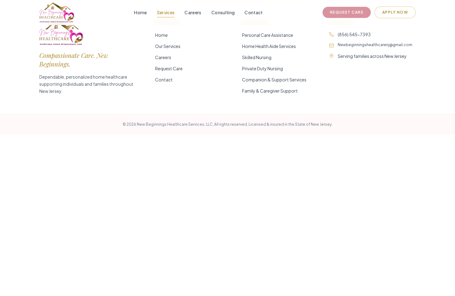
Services (166, 12)
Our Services (167, 46)
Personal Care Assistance (267, 35)
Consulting (223, 12)
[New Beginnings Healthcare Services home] (56, 12)
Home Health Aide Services (269, 46)
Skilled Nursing (256, 57)
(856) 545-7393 (354, 34)
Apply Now (395, 12)
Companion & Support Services (274, 79)
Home (140, 12)
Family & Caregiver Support (270, 91)
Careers (192, 12)
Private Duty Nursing (262, 68)
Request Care (346, 12)
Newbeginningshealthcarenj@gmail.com (375, 44)
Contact (253, 12)
